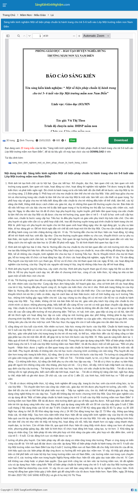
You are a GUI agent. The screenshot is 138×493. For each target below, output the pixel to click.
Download (121, 140)
